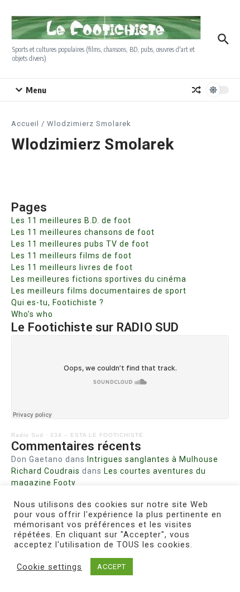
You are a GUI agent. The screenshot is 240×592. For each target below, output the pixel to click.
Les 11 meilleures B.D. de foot (71, 220)
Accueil (25, 123)
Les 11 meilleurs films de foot (71, 255)
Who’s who (32, 314)
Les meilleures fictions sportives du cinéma (98, 279)
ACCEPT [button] (111, 566)
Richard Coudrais (45, 470)
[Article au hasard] (196, 89)
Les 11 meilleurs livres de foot (72, 267)
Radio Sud (27, 435)
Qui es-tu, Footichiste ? (57, 302)
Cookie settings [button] (49, 567)
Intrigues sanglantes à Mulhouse (152, 459)
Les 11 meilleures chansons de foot (83, 232)
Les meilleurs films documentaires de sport (98, 290)
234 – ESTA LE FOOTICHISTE (96, 435)
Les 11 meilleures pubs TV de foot (80, 243)
